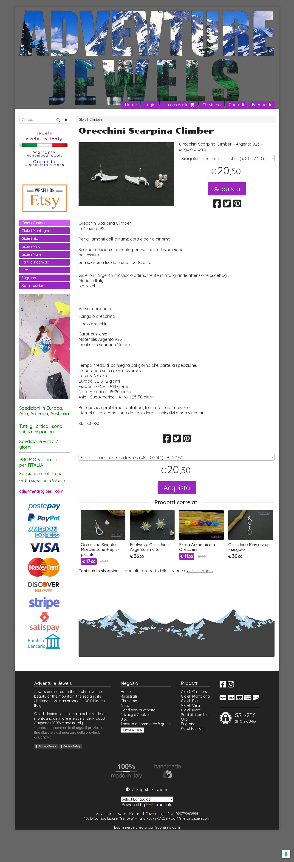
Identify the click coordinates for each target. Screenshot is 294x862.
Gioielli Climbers (91, 119)
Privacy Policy (47, 746)
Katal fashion (33, 285)
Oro (25, 270)
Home (131, 104)
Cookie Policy (71, 746)
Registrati (129, 696)
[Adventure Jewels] (147, 58)
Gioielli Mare (31, 254)
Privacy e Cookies (135, 714)
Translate (163, 804)
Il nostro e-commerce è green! (146, 724)
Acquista (227, 188)
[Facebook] (223, 685)
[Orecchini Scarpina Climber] (126, 174)
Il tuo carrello (176, 104)
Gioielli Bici (30, 238)
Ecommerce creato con (147, 827)
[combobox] (227, 158)
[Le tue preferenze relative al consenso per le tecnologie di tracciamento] (286, 854)
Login (150, 104)
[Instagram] (231, 685)
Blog (124, 719)
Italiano (161, 789)
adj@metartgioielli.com (190, 818)
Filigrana (29, 277)
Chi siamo (211, 104)
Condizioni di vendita (138, 710)
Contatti (236, 104)
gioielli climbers (198, 570)
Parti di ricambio (35, 262)
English (142, 789)
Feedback (261, 104)
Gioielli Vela (31, 246)
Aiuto (125, 705)
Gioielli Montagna (36, 230)
